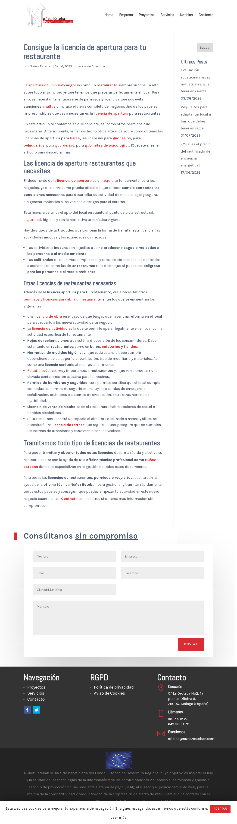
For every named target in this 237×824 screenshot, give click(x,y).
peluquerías (34, 145)
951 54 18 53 (178, 719)
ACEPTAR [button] (220, 809)
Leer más (119, 817)
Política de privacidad (114, 687)
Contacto (206, 15)
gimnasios (122, 138)
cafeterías (111, 346)
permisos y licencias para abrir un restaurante (62, 299)
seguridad (32, 219)
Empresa (126, 15)
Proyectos (147, 15)
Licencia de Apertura (89, 66)
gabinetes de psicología (106, 145)
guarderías (64, 145)
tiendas (130, 346)
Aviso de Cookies (109, 693)
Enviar (191, 644)
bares (75, 138)
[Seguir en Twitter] (36, 710)
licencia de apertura (111, 113)
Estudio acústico (41, 370)
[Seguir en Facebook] (27, 710)
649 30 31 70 (178, 724)
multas (49, 106)
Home (109, 15)
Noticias (186, 15)
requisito (110, 180)
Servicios (167, 15)
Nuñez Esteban (41, 66)
